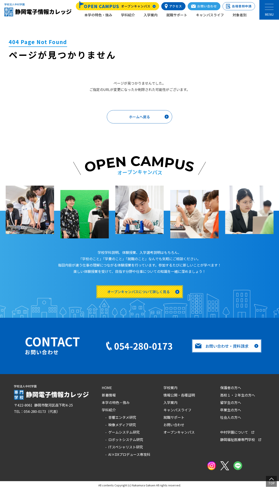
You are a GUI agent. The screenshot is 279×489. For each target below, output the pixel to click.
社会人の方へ (230, 417)
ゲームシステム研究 (124, 432)
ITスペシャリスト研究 (125, 447)
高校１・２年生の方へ (237, 395)
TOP (271, 483)
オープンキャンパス (179, 432)
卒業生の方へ (230, 409)
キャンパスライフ (210, 14)
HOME (107, 387)
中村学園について (234, 432)
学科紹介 (128, 14)
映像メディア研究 (122, 424)
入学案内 (151, 14)
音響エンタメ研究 (122, 417)
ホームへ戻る (139, 116)
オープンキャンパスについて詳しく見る (138, 291)
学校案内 (170, 387)
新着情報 (109, 395)
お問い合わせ (173, 424)
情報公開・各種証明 (179, 395)
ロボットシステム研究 (125, 439)
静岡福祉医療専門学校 (237, 439)
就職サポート (176, 14)
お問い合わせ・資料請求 (226, 346)
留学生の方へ (230, 402)
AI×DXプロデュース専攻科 (129, 454)
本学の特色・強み (98, 14)
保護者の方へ (230, 387)
